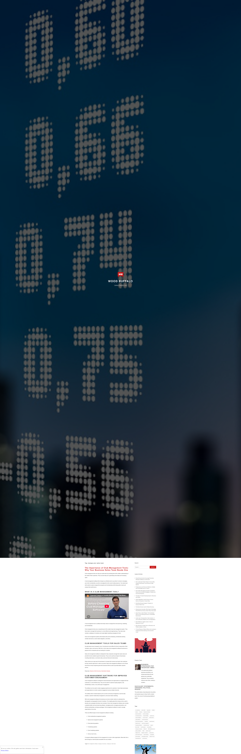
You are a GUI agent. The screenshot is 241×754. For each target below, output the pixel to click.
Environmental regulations (139, 721)
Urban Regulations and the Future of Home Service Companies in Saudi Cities (144, 600)
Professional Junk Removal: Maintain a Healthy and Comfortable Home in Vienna (145, 587)
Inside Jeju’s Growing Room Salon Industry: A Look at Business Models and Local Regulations (145, 618)
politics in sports (148, 730)
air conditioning (137, 710)
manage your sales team (111, 743)
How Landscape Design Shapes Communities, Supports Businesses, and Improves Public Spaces (145, 583)
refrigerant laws (137, 732)
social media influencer (138, 734)
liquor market (137, 727)
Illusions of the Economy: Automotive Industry (100, 671)
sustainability (152, 734)
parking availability (138, 730)
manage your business (102, 743)
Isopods (151, 725)
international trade (146, 725)
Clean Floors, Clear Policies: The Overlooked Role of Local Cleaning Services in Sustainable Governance (145, 614)
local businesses (143, 727)
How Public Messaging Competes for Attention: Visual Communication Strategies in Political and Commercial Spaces (145, 592)
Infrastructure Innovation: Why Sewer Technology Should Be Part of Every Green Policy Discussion (146, 610)
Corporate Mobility (145, 715)
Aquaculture (148, 710)
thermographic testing (145, 736)
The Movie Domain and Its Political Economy (145, 607)
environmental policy (145, 719)
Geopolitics (146, 721)
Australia (153, 710)
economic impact (145, 717)
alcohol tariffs (143, 710)
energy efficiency (137, 719)
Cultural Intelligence (138, 717)
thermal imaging (137, 736)
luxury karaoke (149, 727)
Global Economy (137, 723)
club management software (93, 743)
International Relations (138, 725)
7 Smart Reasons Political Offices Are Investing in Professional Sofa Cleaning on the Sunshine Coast (146, 630)
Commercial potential (138, 715)
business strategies (145, 713)
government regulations (145, 723)
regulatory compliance (144, 732)
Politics (143, 730)
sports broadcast (146, 734)
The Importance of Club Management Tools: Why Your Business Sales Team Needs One (107, 568)
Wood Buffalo (120, 281)
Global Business (151, 721)
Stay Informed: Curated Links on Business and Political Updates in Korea (145, 626)
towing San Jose (152, 736)
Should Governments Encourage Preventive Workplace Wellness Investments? (145, 578)
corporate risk (152, 715)
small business (151, 732)
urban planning (144, 738)
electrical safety (151, 717)
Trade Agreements (138, 738)
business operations (138, 713)
